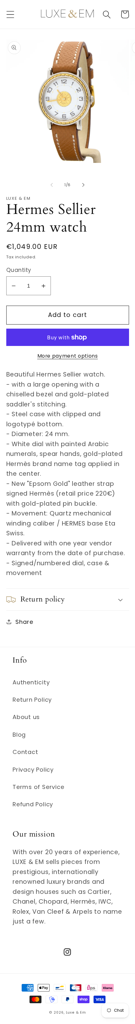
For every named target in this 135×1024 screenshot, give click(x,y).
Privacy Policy (33, 770)
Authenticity (31, 682)
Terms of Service (38, 787)
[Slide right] (83, 185)
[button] (10, 14)
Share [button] (24, 622)
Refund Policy (33, 804)
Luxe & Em (76, 1012)
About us (26, 717)
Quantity (18, 270)
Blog (19, 735)
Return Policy (32, 700)
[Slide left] (51, 185)
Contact (25, 752)
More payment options (67, 356)
